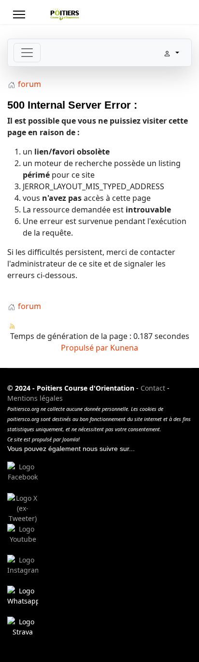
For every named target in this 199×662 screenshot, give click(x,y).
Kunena (124, 347)
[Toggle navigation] (27, 52)
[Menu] (19, 14)
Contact (153, 388)
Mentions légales (35, 398)
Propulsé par (85, 347)
